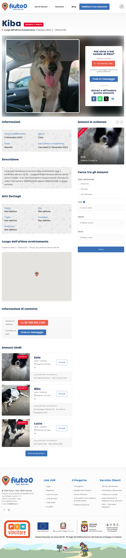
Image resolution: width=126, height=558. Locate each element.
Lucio (38, 423)
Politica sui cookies (110, 494)
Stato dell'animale (86, 179)
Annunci (59, 7)
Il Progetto (78, 486)
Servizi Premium (80, 494)
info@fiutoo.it (12, 504)
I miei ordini (50, 502)
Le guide (49, 507)
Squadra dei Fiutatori (82, 490)
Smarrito (85, 184)
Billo (37, 388)
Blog (74, 7)
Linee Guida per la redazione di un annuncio (112, 499)
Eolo (37, 357)
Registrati (50, 490)
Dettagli (61, 362)
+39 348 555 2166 (104, 63)
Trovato (84, 189)
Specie (81, 217)
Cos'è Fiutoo (41, 7)
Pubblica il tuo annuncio (94, 7)
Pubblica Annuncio (81, 505)
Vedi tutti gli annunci (36, 453)
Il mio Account (52, 494)
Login (48, 486)
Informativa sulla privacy (112, 490)
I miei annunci (51, 498)
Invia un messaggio (32, 332)
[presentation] (117, 122)
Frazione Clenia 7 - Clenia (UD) (35, 30)
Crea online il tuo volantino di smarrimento (85, 499)
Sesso (80, 231)
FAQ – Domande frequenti (109, 505)
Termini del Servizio (110, 486)
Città (87, 201)
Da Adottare (86, 194)
